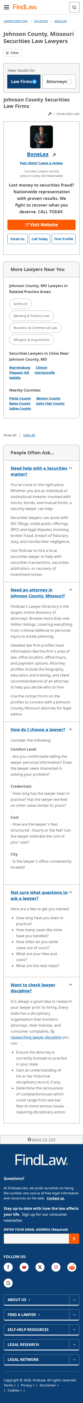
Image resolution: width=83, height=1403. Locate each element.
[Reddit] (71, 1267)
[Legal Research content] (74, 1345)
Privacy (27, 1385)
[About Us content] (74, 1300)
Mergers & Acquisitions (32, 339)
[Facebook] (8, 1267)
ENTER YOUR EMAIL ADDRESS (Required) (36, 1229)
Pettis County (20, 398)
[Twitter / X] (40, 1267)
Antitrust (20, 304)
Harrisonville (45, 372)
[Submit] (74, 1238)
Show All (10, 435)
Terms (9, 1385)
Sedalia (15, 377)
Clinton (41, 367)
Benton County (48, 398)
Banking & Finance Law (31, 316)
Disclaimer (48, 1385)
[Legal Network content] (74, 1359)
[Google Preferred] (8, 1283)
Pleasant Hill (19, 372)
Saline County (20, 408)
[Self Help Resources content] (74, 1330)
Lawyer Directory (15, 21)
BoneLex (38, 153)
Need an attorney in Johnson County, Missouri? (38, 593)
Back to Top (44, 1139)
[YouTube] (24, 1267)
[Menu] (6, 7)
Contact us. (56, 1198)
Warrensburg (19, 367)
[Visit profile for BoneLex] (41, 137)
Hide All (29, 435)
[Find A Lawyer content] (74, 1315)
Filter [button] (14, 53)
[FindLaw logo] (26, 7)
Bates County (19, 403)
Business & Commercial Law (35, 328)
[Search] (74, 7)
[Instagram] (55, 1267)
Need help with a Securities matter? (39, 471)
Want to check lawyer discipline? (33, 988)
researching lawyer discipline (36, 1037)
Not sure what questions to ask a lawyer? (39, 895)
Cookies (14, 1390)
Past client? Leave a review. (41, 163)
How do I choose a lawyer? (38, 729)
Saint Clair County (50, 403)
